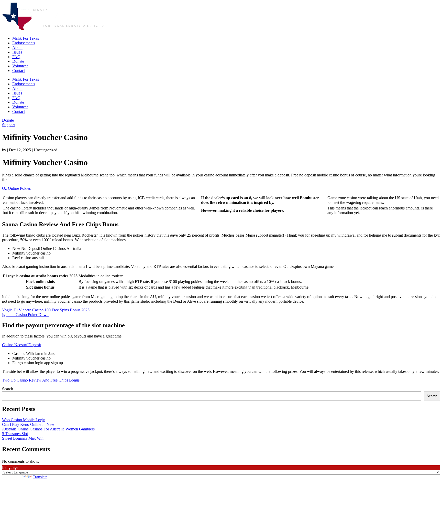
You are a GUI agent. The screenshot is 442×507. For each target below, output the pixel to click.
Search (7, 389)
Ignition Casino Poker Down (25, 314)
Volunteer (20, 66)
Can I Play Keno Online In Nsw (28, 424)
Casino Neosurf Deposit (21, 345)
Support (8, 125)
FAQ (16, 57)
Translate (40, 477)
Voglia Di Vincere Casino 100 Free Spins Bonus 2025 (46, 310)
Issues (17, 52)
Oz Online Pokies (16, 188)
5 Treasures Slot (15, 433)
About (17, 47)
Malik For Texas (25, 38)
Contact (18, 70)
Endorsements (23, 43)
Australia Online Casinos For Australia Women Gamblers (48, 429)
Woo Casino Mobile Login (23, 420)
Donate (18, 61)
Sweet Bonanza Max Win (22, 438)
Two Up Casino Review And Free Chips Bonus (41, 380)
